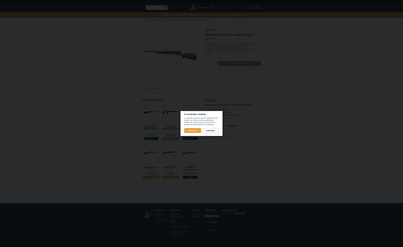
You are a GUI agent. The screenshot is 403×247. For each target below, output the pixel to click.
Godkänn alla (192, 130)
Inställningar (210, 130)
